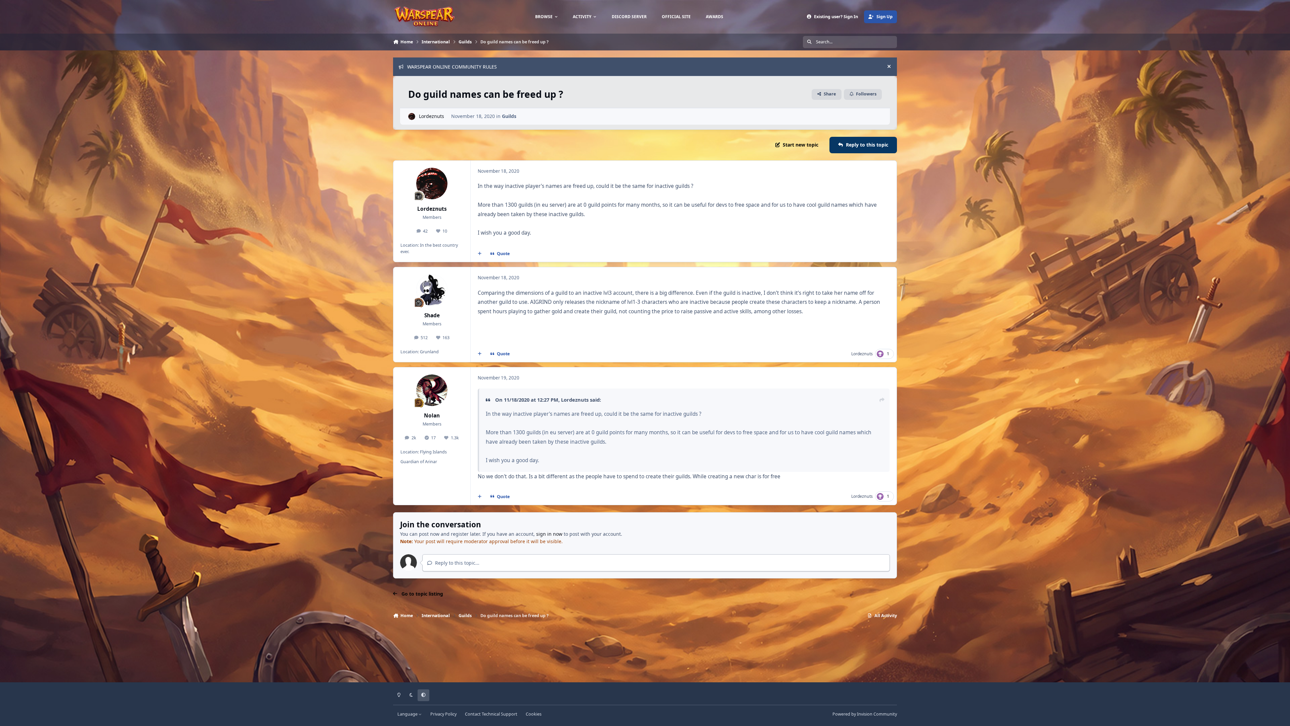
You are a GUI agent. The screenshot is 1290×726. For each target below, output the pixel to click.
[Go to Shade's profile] (432, 290)
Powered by (864, 714)
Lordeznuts (431, 116)
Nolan (432, 415)
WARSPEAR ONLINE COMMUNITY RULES (452, 67)
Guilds (509, 116)
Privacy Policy (443, 714)
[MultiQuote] (479, 253)
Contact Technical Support (491, 714)
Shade (432, 315)
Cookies (534, 714)
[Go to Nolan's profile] (432, 390)
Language (408, 714)
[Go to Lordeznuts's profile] (411, 116)
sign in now (549, 534)
